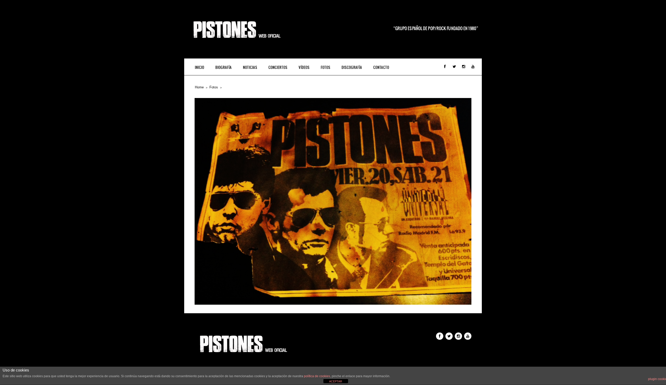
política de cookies (317, 376)
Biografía (223, 67)
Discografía (352, 67)
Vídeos (304, 67)
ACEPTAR (335, 381)
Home (199, 87)
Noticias (250, 67)
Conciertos (277, 67)
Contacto (381, 67)
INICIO (199, 67)
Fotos (325, 67)
